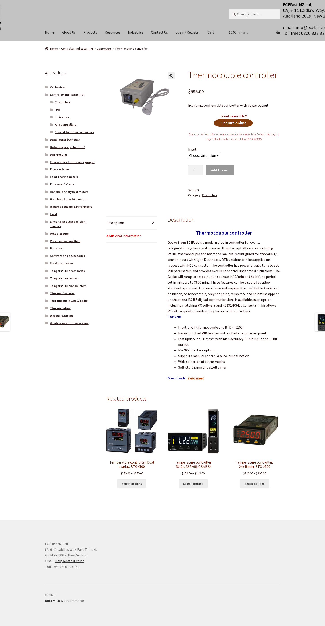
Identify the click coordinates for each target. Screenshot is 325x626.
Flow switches (59, 169)
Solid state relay (61, 263)
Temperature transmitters (68, 286)
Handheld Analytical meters (69, 192)
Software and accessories (67, 256)
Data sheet (196, 378)
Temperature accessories (67, 271)
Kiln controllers (65, 124)
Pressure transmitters (65, 241)
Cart (211, 32)
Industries (135, 32)
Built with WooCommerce (64, 600)
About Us (69, 32)
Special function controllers (74, 132)
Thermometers (60, 308)
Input (192, 149)
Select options (132, 484)
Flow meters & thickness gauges (72, 162)
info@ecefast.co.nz (69, 561)
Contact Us (159, 32)
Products (90, 32)
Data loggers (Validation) (67, 147)
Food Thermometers (64, 177)
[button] (171, 75)
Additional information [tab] (123, 236)
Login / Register (188, 32)
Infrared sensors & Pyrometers (71, 207)
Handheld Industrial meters (69, 199)
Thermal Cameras (62, 293)
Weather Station (61, 316)
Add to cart (220, 170)
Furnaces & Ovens (62, 184)
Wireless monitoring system (69, 323)
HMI (57, 110)
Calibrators (58, 87)
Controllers (104, 49)
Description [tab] (115, 223)
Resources (112, 32)
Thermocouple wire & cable (69, 301)
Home (49, 32)
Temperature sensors (64, 278)
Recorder (56, 248)
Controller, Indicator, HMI (77, 49)
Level (53, 214)
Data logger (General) (65, 139)
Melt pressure (59, 234)
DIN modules (58, 154)
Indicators (62, 117)
